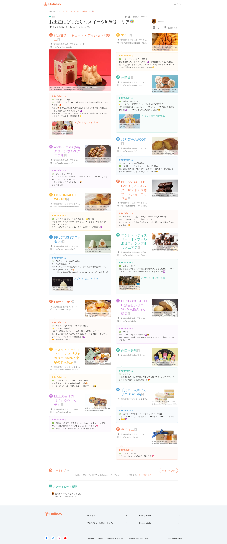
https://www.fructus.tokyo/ (64, 249)
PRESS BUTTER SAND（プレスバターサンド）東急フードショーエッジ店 (134, 189)
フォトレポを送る (168, 470)
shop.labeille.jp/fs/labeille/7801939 (166, 443)
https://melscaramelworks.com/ (66, 206)
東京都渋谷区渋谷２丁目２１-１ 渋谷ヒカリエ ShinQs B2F (144, 434)
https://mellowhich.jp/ (62, 412)
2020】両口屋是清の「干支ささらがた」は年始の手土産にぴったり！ (173, 362)
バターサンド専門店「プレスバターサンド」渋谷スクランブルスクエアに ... (174, 193)
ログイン (178, 4)
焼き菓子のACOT (135, 139)
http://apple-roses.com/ (63, 163)
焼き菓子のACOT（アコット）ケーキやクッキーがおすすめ (169, 151)
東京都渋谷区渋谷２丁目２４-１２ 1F (68, 44)
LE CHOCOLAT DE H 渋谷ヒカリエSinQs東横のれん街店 (134, 307)
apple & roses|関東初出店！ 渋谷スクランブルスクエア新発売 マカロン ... (107, 159)
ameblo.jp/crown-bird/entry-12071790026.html (170, 315)
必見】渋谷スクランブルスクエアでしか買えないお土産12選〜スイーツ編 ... (107, 249)
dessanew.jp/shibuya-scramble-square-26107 (70, 289)
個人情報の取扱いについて (116, 538)
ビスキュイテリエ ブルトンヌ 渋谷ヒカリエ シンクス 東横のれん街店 (105, 361)
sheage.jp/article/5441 (163, 49)
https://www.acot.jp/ (128, 151)
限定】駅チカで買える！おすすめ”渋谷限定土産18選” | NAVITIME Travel (71, 87)
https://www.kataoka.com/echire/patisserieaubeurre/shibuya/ (145, 255)
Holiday (52, 4)
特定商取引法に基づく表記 (138, 538)
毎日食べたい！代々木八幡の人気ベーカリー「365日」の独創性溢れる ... (174, 47)
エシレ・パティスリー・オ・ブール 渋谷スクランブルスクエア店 (135, 241)
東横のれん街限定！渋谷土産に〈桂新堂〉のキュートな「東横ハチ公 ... (173, 89)
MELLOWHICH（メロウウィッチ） (65, 400)
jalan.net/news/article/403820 (98, 209)
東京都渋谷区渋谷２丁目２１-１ (133, 82)
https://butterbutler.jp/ (62, 309)
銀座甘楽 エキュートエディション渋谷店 (82, 37)
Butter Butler (63, 301)
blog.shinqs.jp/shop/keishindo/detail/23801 (169, 91)
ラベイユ (127, 429)
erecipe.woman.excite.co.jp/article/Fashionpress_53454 (173, 196)
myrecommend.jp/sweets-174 (165, 153)
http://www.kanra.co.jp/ (62, 47)
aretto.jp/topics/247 (95, 251)
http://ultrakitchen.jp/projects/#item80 (135, 42)
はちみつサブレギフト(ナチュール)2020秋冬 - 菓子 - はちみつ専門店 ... (173, 441)
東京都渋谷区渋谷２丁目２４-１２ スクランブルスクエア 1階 (78, 246)
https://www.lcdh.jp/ (128, 321)
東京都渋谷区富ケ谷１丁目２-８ (133, 40)
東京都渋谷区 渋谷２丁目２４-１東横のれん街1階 (140, 355)
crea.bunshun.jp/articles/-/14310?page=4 (168, 404)
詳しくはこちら (145, 475)
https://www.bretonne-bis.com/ (66, 369)
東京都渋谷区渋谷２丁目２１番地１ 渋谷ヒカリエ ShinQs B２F (146, 398)
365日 (125, 35)
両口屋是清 (129, 350)
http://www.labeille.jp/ (129, 437)
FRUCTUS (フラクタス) (67, 239)
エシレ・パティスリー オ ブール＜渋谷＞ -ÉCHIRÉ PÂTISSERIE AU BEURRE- (175, 247)
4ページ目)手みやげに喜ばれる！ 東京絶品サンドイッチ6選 (169, 402)
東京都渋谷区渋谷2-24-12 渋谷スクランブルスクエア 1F (143, 252)
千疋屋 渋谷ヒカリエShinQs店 (134, 391)
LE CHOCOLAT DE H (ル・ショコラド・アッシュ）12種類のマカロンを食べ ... (175, 313)
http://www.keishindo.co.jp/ (131, 85)
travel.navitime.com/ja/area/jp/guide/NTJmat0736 (68, 90)
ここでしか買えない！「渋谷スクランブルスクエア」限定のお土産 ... (105, 207)
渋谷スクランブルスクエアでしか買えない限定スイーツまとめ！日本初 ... (107, 408)
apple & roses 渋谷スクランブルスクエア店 (67, 151)
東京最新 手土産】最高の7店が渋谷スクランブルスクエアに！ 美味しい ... (107, 313)
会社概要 (91, 538)
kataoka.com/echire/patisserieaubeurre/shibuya (170, 249)
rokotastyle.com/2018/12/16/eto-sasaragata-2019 (171, 364)
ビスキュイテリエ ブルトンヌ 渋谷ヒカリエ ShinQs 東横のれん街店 (67, 355)
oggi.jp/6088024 (94, 316)
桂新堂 (126, 77)
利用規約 (101, 538)
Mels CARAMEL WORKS (65, 197)
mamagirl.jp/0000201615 (96, 410)
